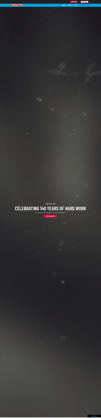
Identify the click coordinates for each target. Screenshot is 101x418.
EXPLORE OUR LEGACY (50, 216)
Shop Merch (84, 2)
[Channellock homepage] (36, 5)
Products (64, 5)
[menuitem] (64, 5)
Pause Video (94, 416)
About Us (76, 5)
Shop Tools (74, 1)
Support (70, 5)
